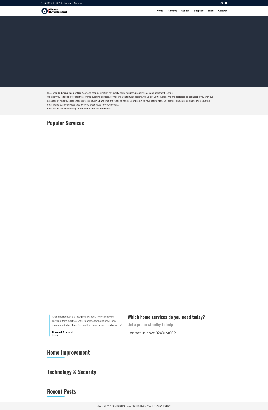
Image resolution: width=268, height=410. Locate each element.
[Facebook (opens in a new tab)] (222, 3)
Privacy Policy (162, 406)
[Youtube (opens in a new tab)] (225, 3)
